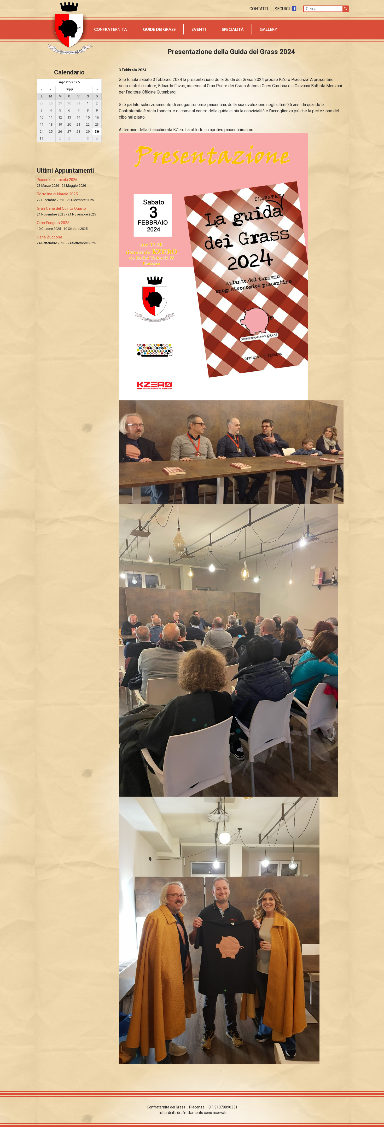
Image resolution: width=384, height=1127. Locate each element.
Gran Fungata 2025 (53, 222)
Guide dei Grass (159, 29)
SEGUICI (283, 8)
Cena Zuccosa (49, 237)
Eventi (198, 29)
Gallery (268, 29)
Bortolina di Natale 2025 (57, 194)
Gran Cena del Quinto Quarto (61, 208)
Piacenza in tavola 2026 (57, 179)
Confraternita (110, 29)
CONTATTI (259, 8)
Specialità (233, 29)
